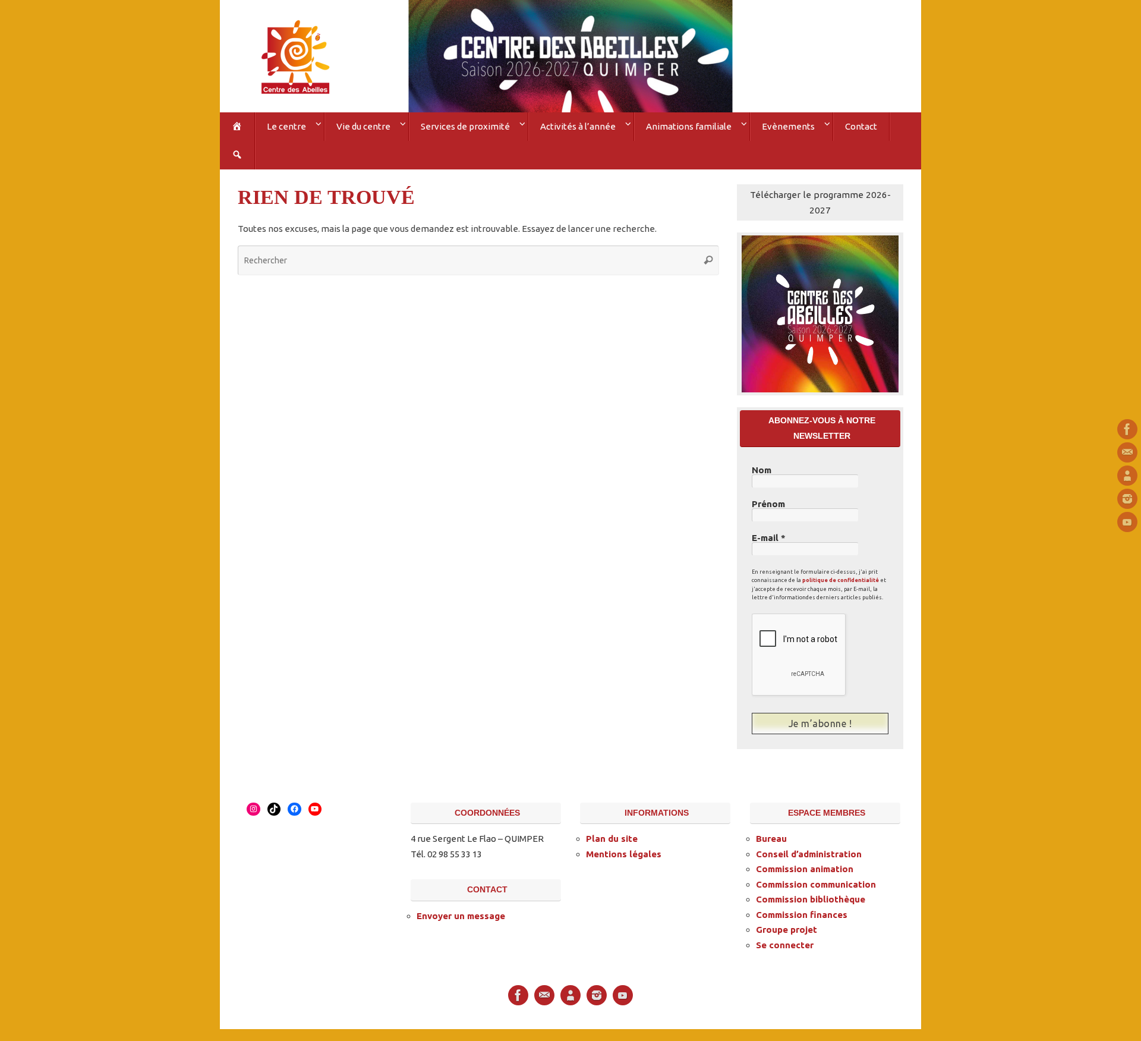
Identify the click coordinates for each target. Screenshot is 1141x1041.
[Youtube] (1127, 522)
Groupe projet (786, 929)
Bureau (771, 839)
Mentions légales (623, 854)
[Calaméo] (1127, 476)
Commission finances (801, 915)
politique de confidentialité (840, 580)
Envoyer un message (461, 916)
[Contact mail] (1127, 452)
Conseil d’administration (809, 854)
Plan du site (612, 839)
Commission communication (816, 884)
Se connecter (785, 945)
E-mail (769, 538)
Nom (761, 470)
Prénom (768, 504)
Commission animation (804, 869)
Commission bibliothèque (810, 899)
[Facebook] (1127, 429)
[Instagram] (1127, 499)
